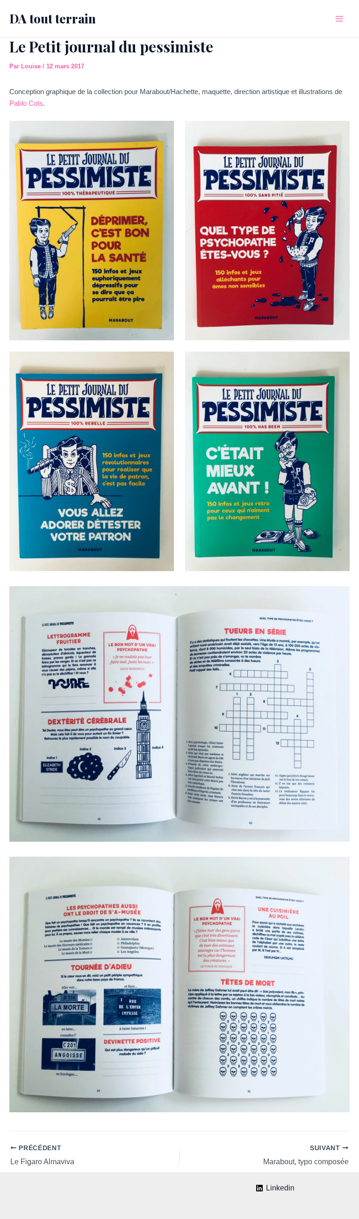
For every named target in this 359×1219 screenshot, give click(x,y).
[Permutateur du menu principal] (339, 18)
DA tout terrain (52, 18)
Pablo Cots (26, 103)
